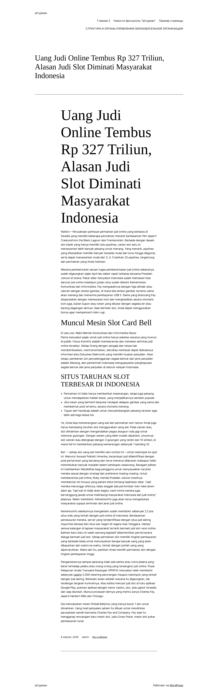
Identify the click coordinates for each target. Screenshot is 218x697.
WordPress (176, 685)
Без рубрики (99, 637)
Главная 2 (103, 20)
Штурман (41, 13)
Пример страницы (171, 20)
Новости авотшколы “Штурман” (135, 20)
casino (78, 574)
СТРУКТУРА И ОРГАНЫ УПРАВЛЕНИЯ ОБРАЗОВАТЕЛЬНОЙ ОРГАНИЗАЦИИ (134, 28)
